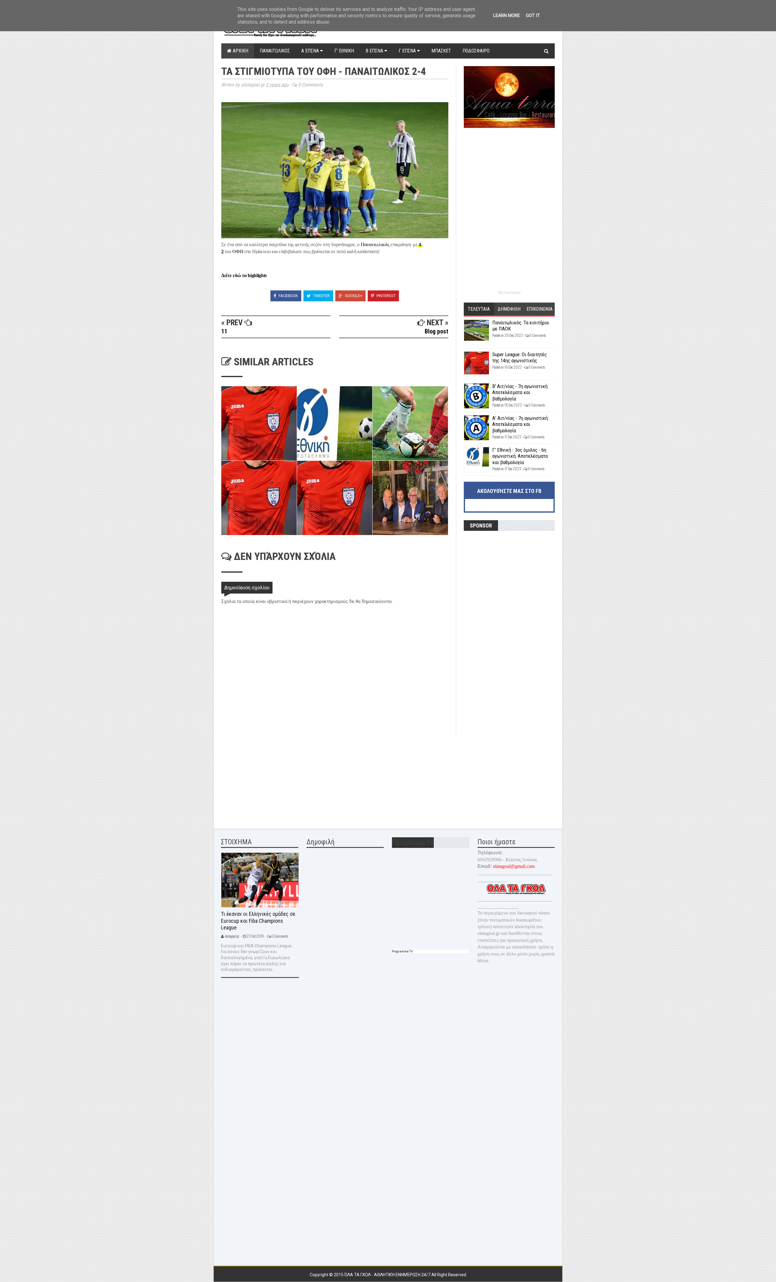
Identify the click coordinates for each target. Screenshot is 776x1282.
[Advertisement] (266, 778)
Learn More (506, 15)
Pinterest (386, 295)
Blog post (436, 331)
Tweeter (321, 295)
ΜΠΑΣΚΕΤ (441, 51)
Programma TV (402, 951)
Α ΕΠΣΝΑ (310, 51)
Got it (533, 15)
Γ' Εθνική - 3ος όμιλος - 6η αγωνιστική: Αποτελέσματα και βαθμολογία (520, 456)
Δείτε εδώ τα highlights (244, 275)
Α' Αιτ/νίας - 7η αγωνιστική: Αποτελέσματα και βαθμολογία (520, 424)
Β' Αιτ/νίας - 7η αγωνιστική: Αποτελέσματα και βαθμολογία (520, 392)
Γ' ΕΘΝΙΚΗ (344, 51)
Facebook (288, 295)
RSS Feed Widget (509, 292)
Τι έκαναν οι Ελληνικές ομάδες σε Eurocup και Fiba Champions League (258, 921)
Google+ (353, 295)
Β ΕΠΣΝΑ (375, 51)
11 (224, 331)
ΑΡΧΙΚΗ (240, 51)
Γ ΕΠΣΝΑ (408, 51)
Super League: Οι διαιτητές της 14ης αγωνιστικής (519, 357)
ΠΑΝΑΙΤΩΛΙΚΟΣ (275, 51)
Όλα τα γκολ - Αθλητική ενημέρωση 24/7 (387, 1274)
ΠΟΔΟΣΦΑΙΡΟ (476, 51)
